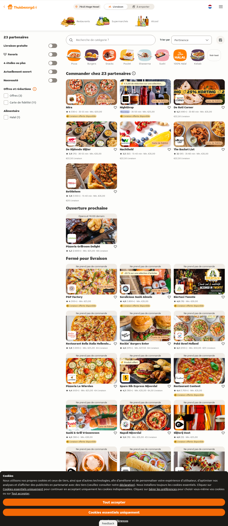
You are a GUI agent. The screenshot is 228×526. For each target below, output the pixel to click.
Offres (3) (16, 95)
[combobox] (114, 40)
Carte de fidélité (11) (23, 102)
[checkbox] (74, 57)
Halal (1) (15, 117)
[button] (20, 7)
